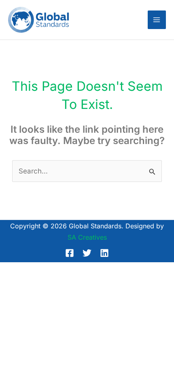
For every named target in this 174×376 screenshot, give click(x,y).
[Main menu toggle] (157, 19)
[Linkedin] (104, 253)
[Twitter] (87, 253)
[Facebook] (69, 253)
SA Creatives (87, 237)
